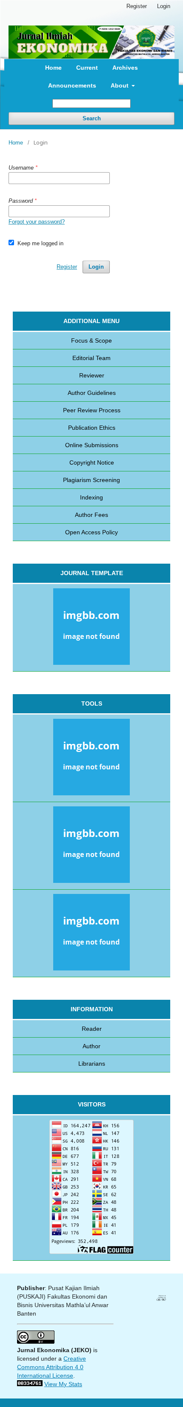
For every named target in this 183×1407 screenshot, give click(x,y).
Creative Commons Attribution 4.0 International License (51, 1367)
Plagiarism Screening (91, 480)
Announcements (72, 85)
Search (92, 118)
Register (136, 6)
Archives (125, 67)
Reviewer (91, 375)
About (120, 85)
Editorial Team (91, 358)
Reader (92, 1028)
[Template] (91, 628)
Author (91, 1046)
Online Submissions (91, 445)
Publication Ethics (91, 427)
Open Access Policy (91, 532)
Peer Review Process (91, 410)
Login (163, 6)
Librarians (91, 1063)
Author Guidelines (92, 392)
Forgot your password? (37, 221)
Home (53, 67)
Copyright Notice (91, 462)
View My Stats (63, 1384)
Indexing (91, 497)
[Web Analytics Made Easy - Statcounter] (30, 1384)
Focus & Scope (91, 340)
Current (87, 67)
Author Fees (91, 514)
